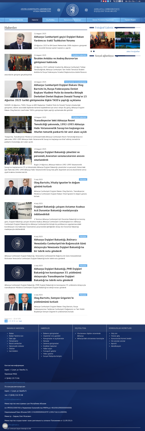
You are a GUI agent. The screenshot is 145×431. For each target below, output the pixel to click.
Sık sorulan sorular (118, 341)
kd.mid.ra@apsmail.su (13, 399)
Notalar (83, 179)
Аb (126, 1)
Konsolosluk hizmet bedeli (121, 338)
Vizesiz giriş (115, 336)
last (20, 321)
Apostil (114, 343)
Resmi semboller (15, 343)
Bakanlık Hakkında (16, 20)
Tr (136, 1)
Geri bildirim (13, 351)
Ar (139, 1)
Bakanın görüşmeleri (51, 333)
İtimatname (13, 341)
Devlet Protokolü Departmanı (103, 20)
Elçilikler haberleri (79, 55)
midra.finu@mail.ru (12, 425)
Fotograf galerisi (49, 351)
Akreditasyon (116, 346)
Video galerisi (48, 353)
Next (137, 44)
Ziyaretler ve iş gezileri (51, 336)
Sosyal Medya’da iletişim (52, 356)
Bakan (11, 333)
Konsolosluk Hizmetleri (72, 20)
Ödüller (12, 348)
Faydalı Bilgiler (130, 20)
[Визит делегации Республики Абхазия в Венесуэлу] (102, 40)
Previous (93, 44)
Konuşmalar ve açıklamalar (75, 82)
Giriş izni (114, 333)
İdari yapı (12, 338)
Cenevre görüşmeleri (51, 343)
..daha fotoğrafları (133, 51)
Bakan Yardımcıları (16, 336)
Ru (133, 1)
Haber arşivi (47, 348)
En (130, 1)
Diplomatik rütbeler (16, 346)
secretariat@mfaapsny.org (15, 382)
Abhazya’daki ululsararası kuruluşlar (90, 338)
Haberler (35, 20)
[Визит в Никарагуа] (127, 40)
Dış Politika (50, 20)
